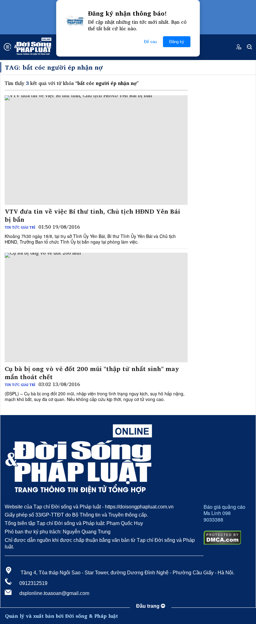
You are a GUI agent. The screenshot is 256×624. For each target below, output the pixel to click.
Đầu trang (148, 606)
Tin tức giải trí (20, 227)
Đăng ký (176, 41)
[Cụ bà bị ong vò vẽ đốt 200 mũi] (96, 308)
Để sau (150, 41)
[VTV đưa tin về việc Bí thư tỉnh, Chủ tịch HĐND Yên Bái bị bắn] (96, 150)
